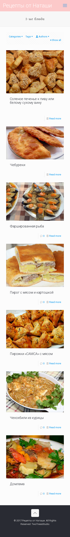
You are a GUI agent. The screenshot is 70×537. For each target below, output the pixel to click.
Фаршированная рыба (27, 226)
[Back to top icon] (35, 513)
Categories (15, 36)
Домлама (17, 484)
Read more (55, 118)
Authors (43, 36)
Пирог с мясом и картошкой (31, 292)
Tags (28, 36)
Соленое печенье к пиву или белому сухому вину (32, 100)
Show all (56, 40)
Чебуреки (17, 165)
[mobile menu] (65, 5)
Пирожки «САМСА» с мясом (31, 354)
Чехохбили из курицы (27, 418)
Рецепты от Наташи (27, 5)
